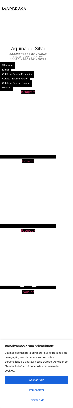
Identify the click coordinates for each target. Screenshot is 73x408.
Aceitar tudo (36, 379)
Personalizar (36, 389)
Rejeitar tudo (36, 399)
